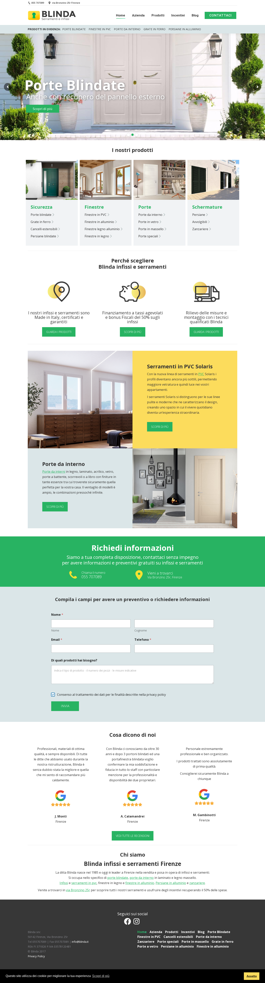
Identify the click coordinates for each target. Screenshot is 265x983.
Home (142, 932)
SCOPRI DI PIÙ (132, 332)
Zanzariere (200, 229)
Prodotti (171, 932)
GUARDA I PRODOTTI (58, 332)
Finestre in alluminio (100, 222)
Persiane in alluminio (185, 29)
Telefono (142, 640)
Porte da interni (53, 471)
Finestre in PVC (100, 29)
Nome (55, 630)
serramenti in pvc (84, 883)
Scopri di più (159, 427)
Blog (201, 932)
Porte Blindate (74, 29)
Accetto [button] (252, 976)
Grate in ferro (154, 29)
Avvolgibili (200, 222)
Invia (65, 706)
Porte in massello (151, 229)
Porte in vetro (148, 222)
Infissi (64, 883)
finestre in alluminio (139, 883)
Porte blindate (41, 215)
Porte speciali (148, 236)
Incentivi (188, 932)
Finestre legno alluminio (102, 229)
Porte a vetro (147, 946)
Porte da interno (127, 29)
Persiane (199, 215)
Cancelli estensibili (44, 229)
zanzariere (197, 883)
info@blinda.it (80, 942)
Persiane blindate (44, 236)
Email (56, 640)
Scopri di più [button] (100, 976)
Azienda (156, 932)
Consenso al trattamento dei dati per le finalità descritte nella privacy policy (111, 695)
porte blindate (117, 878)
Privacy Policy (36, 956)
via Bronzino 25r (78, 890)
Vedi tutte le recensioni (132, 836)
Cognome (140, 630)
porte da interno (142, 878)
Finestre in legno (97, 236)
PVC (201, 374)
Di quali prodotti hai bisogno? (74, 660)
